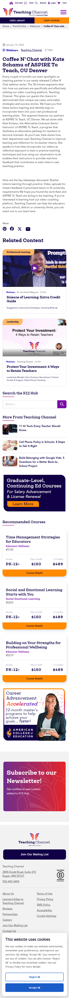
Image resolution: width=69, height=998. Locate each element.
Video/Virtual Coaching (34, 380)
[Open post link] (34, 268)
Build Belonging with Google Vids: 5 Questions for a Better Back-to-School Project (41, 462)
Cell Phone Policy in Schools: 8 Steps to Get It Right (42, 444)
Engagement (12, 308)
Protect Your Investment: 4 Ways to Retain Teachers (33, 369)
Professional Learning (18, 252)
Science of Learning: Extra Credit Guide (33, 299)
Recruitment (44, 377)
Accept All (38, 986)
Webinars (35, 26)
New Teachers (31, 377)
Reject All (38, 976)
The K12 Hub (19, 26)
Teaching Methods (49, 308)
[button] (51, 3)
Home (6, 26)
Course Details (37, 571)
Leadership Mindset (15, 377)
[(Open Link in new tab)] (34, 493)
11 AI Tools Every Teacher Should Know (39, 428)
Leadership (13, 321)
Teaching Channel (31, 50)
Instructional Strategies (29, 308)
